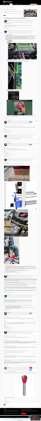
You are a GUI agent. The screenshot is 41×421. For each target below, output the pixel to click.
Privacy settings (12, 413)
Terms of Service (5, 413)
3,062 (36, 367)
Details (11, 18)
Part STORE (5, 4)
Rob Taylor (5, 291)
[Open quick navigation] (36, 7)
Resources (18, 4)
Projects (14, 4)
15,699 (36, 121)
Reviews (8, 18)
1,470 (36, 275)
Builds (8, 4)
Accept (18, 420)
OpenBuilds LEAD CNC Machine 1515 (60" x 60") (16, 318)
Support (4, 412)
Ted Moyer (5, 28)
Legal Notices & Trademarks (16, 413)
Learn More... (21, 420)
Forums (11, 4)
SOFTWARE (21, 4)
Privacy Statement (9, 413)
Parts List (15, 18)
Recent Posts (8, 5)
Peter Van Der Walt (8, 141)
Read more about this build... (7, 27)
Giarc (8, 367)
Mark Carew (5, 141)
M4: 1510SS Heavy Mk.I (22, 282)
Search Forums (5, 5)
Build (5, 18)
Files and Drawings (21, 18)
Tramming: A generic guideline (7, 322)
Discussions (27, 18)
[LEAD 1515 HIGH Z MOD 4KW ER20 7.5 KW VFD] (30, 13)
